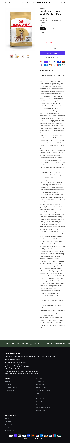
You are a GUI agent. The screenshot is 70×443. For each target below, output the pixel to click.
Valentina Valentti (31, 439)
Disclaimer (39, 396)
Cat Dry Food (8, 421)
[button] (9, 2)
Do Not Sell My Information (44, 399)
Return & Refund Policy (43, 390)
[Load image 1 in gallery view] (11, 56)
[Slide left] (7, 56)
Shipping (50, 20)
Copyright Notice (41, 405)
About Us (7, 381)
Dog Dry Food (9, 424)
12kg (50, 29)
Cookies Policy (40, 402)
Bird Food (7, 418)
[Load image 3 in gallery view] (22, 56)
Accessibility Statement (43, 407)
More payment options (52, 57)
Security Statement (42, 410)
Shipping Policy (40, 384)
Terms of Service (41, 387)
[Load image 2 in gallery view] (17, 56)
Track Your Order (10, 390)
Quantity (42, 33)
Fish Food (7, 427)
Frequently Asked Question (13, 387)
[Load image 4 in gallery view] (28, 56)
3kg (42, 29)
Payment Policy (40, 393)
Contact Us (8, 384)
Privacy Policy (40, 381)
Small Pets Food (9, 430)
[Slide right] (33, 56)
